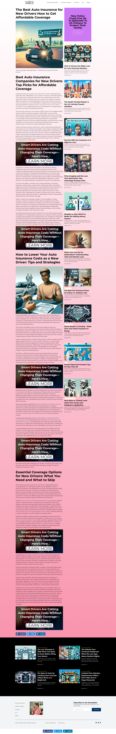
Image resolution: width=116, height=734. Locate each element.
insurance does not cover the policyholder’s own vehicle (32, 511)
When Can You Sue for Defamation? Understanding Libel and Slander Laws (76, 254)
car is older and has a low (47, 523)
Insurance (76, 2)
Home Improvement (52, 2)
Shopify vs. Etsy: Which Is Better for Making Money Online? (75, 216)
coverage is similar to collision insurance (38, 555)
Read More (67, 75)
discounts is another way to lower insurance (47, 404)
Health (88, 2)
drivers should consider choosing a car (39, 341)
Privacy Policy (61, 722)
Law (83, 2)
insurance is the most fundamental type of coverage (36, 500)
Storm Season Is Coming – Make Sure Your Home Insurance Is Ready (77, 328)
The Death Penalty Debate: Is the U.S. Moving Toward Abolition (76, 104)
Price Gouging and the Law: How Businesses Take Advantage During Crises (76, 178)
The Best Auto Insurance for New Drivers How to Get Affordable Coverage (39, 13)
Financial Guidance (66, 2)
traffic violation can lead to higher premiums (49, 331)
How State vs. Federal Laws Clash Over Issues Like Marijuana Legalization (75, 403)
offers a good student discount (35, 132)
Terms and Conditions (50, 722)
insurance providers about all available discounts (30, 413)
